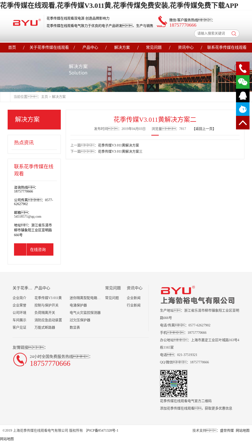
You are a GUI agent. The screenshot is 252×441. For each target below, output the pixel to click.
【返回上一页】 (204, 129)
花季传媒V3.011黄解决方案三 (120, 151)
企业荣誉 (19, 305)
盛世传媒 (227, 430)
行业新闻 (134, 305)
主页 (44, 97)
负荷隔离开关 (44, 313)
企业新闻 (134, 298)
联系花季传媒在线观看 (227, 47)
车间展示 (19, 320)
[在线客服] (243, 95)
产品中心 (90, 47)
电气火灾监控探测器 (85, 313)
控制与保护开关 (46, 305)
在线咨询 (38, 249)
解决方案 (122, 47)
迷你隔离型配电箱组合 (87, 298)
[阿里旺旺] (243, 109)
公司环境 (19, 313)
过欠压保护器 (80, 320)
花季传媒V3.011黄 (48, 298)
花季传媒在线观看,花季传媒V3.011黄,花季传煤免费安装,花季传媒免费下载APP (119, 5)
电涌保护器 (78, 305)
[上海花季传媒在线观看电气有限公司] (27, 22)
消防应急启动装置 (48, 320)
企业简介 (19, 298)
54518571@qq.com (27, 216)
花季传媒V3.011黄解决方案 (118, 145)
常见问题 (154, 47)
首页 (12, 47)
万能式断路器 (44, 327)
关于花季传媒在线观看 (49, 47)
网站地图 (243, 430)
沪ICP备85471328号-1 (101, 430)
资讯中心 (186, 47)
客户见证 (19, 327)
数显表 (75, 327)
